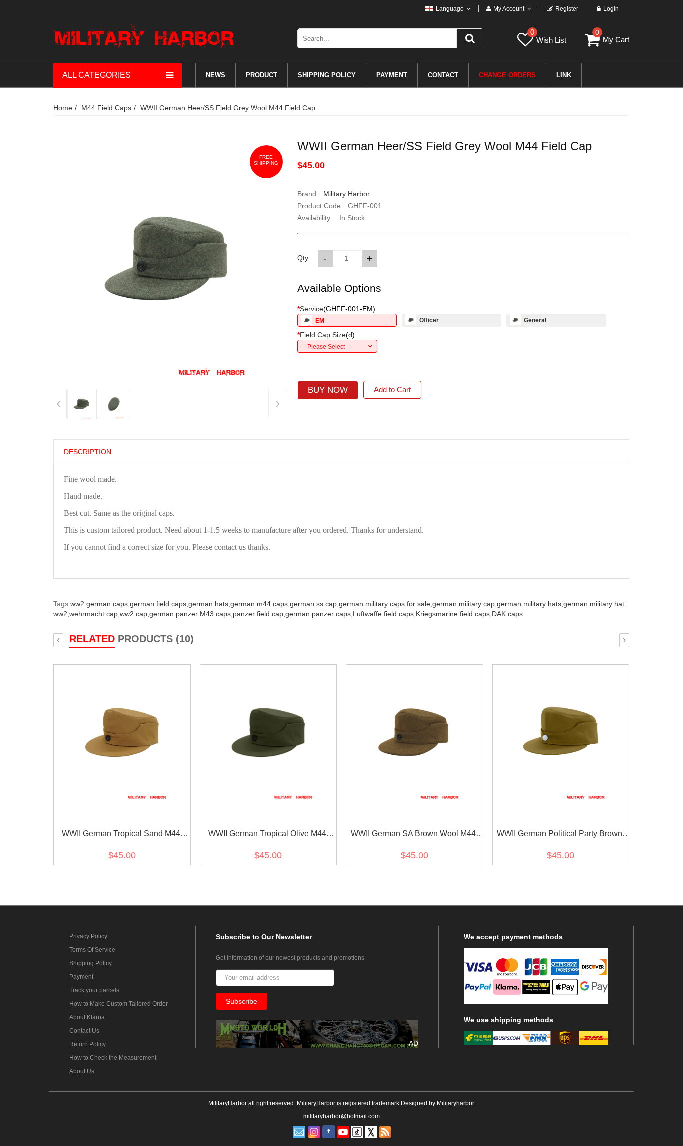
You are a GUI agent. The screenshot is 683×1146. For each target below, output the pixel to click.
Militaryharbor (455, 1103)
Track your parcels (95, 990)
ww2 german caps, (100, 604)
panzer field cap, (259, 614)
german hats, (209, 604)
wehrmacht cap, (95, 614)
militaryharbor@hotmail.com (342, 1116)
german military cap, (464, 604)
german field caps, (159, 604)
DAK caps (507, 614)
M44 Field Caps (107, 108)
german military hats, (530, 604)
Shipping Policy (91, 963)
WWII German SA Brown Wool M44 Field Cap (413, 835)
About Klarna (87, 1017)
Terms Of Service (93, 949)
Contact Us (85, 1030)
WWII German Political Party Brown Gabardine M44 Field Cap (559, 835)
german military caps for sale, (385, 604)
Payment (82, 976)
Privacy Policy (89, 936)
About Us (82, 1071)
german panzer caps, (319, 614)
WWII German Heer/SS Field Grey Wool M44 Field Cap (228, 108)
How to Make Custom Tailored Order (119, 1003)
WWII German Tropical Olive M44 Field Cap (267, 835)
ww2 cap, (135, 614)
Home (63, 108)
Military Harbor (347, 194)
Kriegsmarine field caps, (454, 614)
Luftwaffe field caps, (384, 614)
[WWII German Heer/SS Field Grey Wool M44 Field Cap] (81, 404)
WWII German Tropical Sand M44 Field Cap (121, 835)
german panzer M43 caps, (191, 614)
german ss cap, (314, 604)
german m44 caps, (260, 604)
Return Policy (88, 1044)
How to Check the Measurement (113, 1057)
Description (88, 452)
